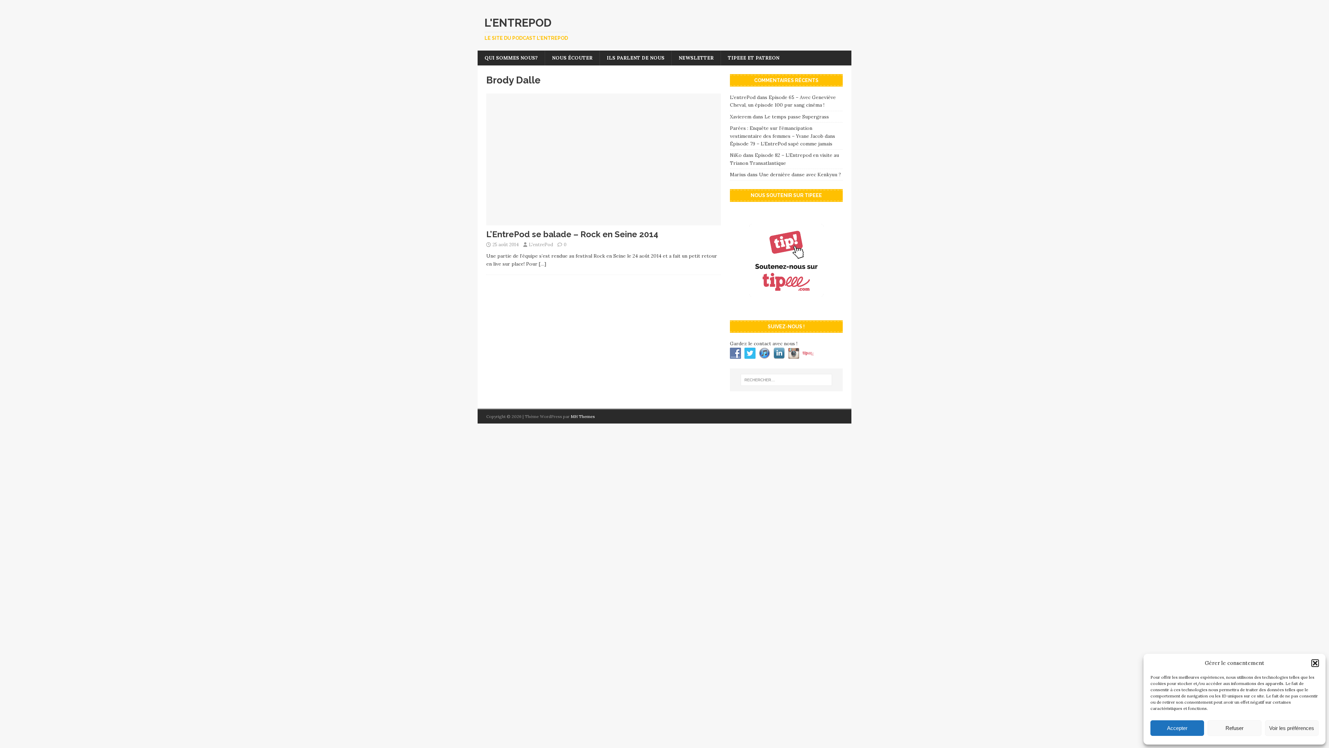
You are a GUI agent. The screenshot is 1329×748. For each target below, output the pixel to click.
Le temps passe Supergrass (797, 117)
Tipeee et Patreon (753, 58)
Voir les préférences (1291, 728)
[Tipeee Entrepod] (786, 308)
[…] (542, 264)
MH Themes (583, 416)
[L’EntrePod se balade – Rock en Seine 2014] (603, 222)
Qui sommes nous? (511, 58)
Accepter (1177, 728)
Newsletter (696, 58)
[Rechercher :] (786, 380)
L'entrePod (541, 245)
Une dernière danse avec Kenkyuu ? (800, 174)
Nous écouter (572, 58)
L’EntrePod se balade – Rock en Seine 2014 (572, 234)
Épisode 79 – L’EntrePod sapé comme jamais (781, 144)
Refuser (1235, 728)
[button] (1315, 663)
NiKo (736, 155)
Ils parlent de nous (635, 58)
